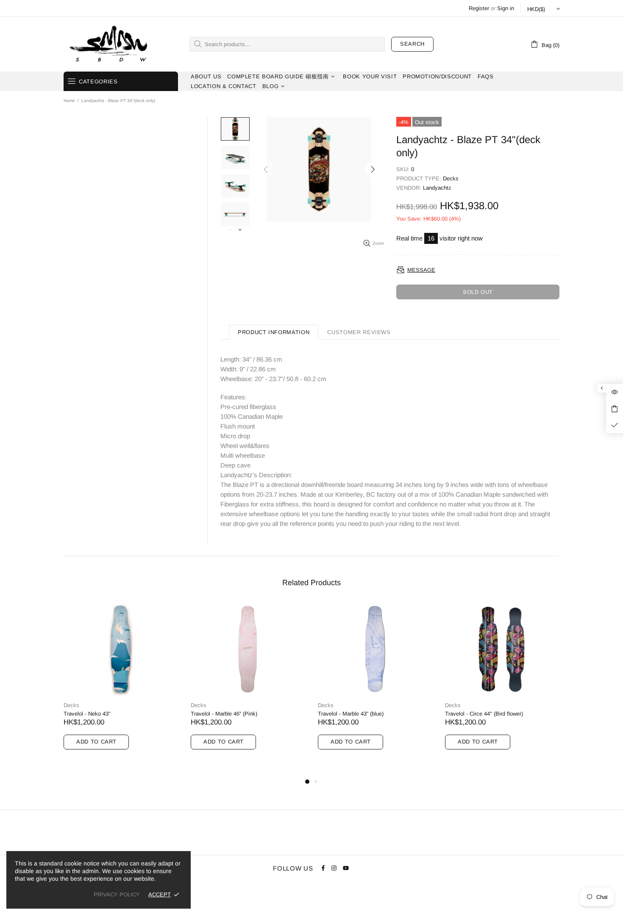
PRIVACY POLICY (117, 894)
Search (412, 44)
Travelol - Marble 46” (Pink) (224, 713)
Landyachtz (437, 188)
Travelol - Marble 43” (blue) (351, 713)
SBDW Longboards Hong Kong (111, 44)
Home (69, 100)
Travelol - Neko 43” (87, 713)
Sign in (505, 8)
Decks (451, 178)
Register (479, 8)
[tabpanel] (120, 686)
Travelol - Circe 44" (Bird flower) (484, 713)
